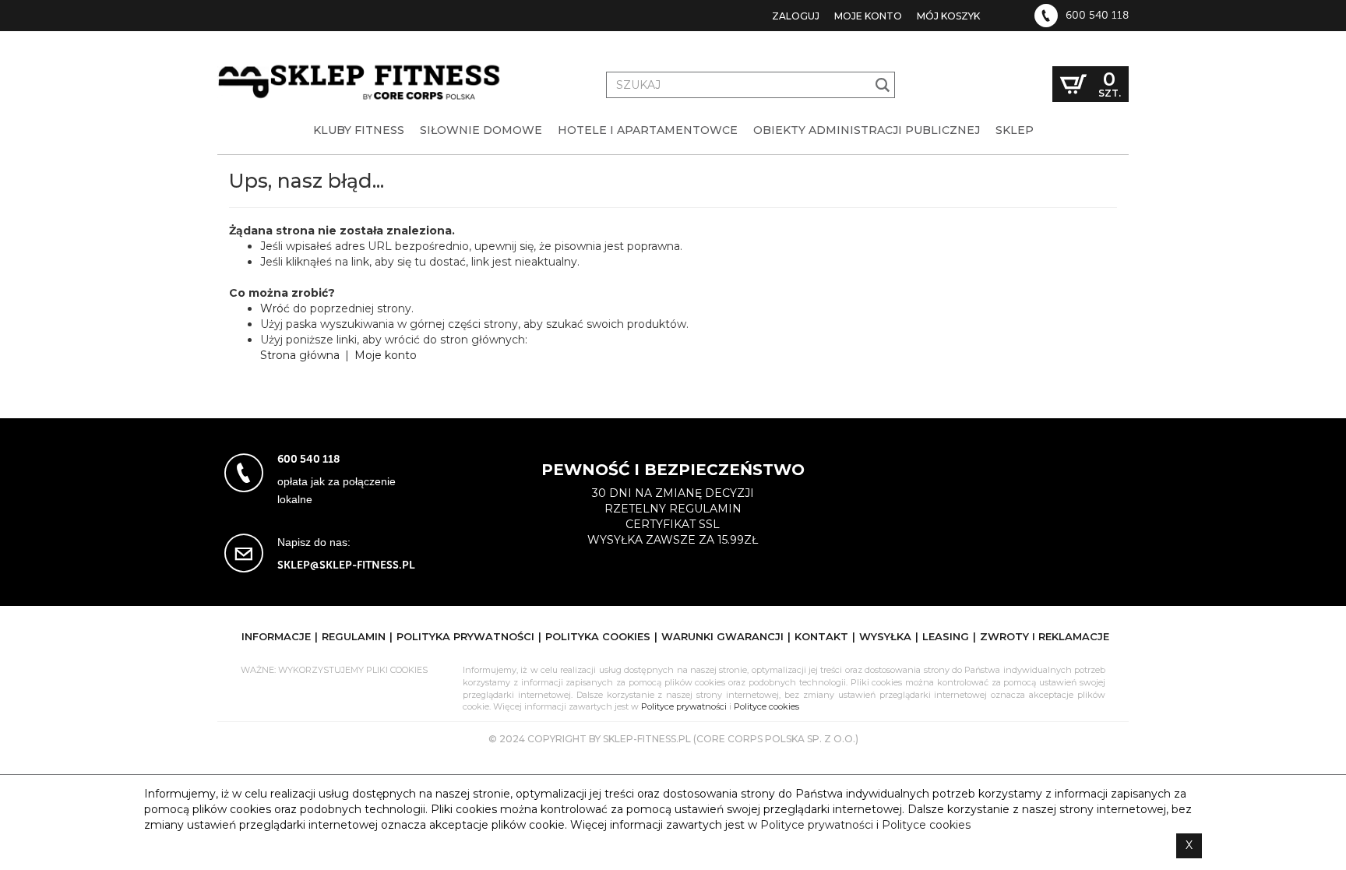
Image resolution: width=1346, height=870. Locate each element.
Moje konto (868, 16)
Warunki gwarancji (722, 636)
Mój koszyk (948, 16)
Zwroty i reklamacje (1044, 636)
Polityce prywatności (684, 706)
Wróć (275, 308)
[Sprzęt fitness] (361, 69)
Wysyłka (885, 636)
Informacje (276, 636)
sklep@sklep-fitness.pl (346, 565)
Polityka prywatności (465, 636)
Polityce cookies (766, 706)
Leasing (945, 636)
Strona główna (300, 355)
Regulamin (354, 636)
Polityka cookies (597, 636)
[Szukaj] (883, 85)
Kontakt (821, 636)
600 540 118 (1097, 15)
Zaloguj (795, 16)
